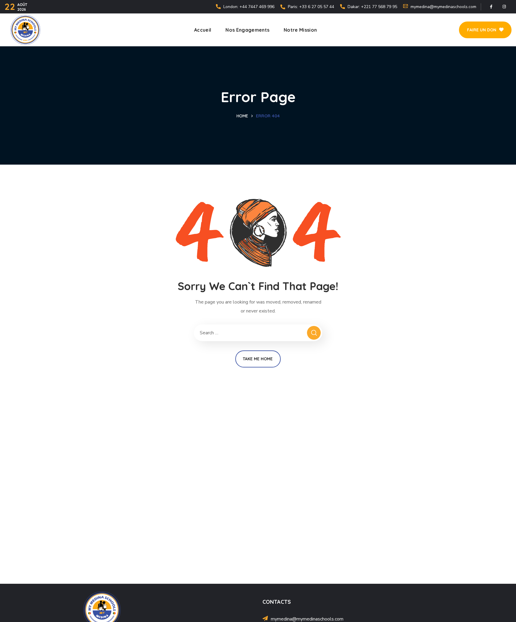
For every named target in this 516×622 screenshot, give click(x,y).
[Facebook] (491, 7)
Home (242, 116)
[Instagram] (504, 7)
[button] (485, 30)
